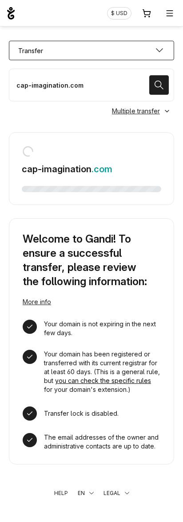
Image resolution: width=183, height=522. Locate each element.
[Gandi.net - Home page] (10, 13)
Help (61, 493)
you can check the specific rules (103, 380)
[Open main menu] (170, 13)
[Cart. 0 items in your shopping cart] (147, 13)
